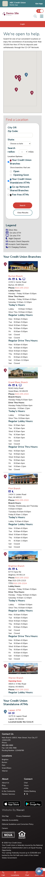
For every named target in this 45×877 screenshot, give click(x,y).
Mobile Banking (30, 791)
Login (22, 24)
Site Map (5, 816)
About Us (5, 783)
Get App (39, 4)
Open (16, 171)
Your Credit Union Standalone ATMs (20, 180)
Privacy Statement (23, 816)
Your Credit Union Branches (20, 161)
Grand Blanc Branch (18, 382)
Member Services (8, 794)
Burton (4, 762)
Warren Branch (15, 677)
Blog (3, 785)
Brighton (5, 759)
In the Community (8, 791)
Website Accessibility (10, 820)
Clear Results (22, 213)
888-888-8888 (7, 745)
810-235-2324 (20, 583)
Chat (26, 783)
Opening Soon (21, 175)
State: (11, 139)
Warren (5, 771)
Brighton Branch (16, 566)
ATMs (26, 788)
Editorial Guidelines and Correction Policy (17, 824)
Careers (5, 788)
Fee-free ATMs (20, 194)
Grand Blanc (6, 768)
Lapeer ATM (14, 710)
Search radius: (11, 149)
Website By (13, 810)
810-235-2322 (22, 288)
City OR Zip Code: (13, 129)
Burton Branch (15, 276)
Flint (3, 765)
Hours (26, 785)
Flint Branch (14, 488)
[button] (26, 75)
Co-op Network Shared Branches (19, 188)
